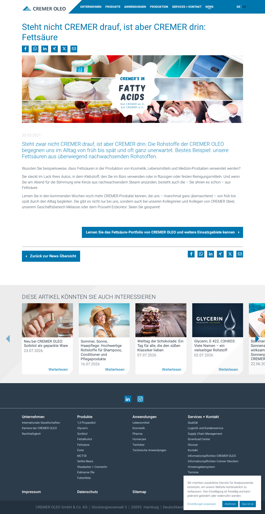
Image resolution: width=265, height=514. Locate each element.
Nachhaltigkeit (31, 434)
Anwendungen (135, 7)
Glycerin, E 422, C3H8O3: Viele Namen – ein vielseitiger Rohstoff (215, 346)
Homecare (139, 439)
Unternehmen (90, 7)
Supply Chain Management (205, 434)
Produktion (159, 7)
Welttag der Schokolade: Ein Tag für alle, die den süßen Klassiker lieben (160, 346)
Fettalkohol (84, 439)
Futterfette (84, 478)
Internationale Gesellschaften (41, 423)
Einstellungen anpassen (201, 504)
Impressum (31, 492)
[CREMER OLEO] (43, 8)
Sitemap (139, 492)
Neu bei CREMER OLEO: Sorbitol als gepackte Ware (46, 344)
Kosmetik (138, 428)
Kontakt (193, 450)
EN (244, 7)
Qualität (193, 423)
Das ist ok (248, 504)
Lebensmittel (140, 423)
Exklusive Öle (85, 472)
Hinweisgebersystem (201, 467)
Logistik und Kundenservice (205, 428)
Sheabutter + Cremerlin (92, 467)
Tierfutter (138, 445)
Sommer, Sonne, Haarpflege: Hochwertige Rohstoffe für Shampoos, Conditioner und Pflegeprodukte (101, 350)
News (209, 7)
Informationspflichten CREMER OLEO (212, 456)
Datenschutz (87, 492)
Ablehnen (230, 504)
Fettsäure (83, 445)
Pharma (137, 434)
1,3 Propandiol (86, 423)
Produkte (112, 7)
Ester (80, 450)
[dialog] (222, 493)
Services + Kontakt (187, 7)
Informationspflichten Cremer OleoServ (213, 461)
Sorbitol (82, 434)
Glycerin (82, 428)
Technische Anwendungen (149, 450)
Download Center (199, 439)
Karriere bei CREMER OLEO (39, 428)
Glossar (193, 445)
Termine (193, 472)
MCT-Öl (82, 456)
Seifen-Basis (85, 461)
